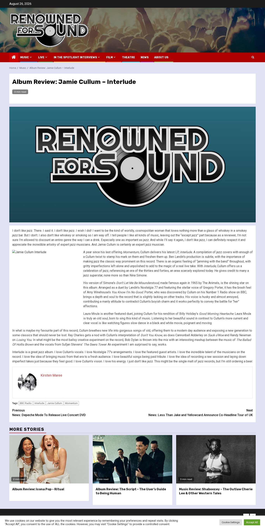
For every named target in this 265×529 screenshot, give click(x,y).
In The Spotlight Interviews (75, 57)
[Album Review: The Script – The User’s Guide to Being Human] (132, 459)
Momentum (71, 403)
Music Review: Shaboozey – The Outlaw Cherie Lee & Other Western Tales (216, 491)
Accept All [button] (252, 522)
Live (41, 57)
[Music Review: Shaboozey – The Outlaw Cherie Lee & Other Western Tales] (216, 459)
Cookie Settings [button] (231, 522)
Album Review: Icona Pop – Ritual (38, 489)
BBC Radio (26, 403)
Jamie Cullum (54, 403)
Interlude (39, 403)
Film (109, 57)
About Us (161, 57)
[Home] (14, 57)
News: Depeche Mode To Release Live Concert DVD (49, 413)
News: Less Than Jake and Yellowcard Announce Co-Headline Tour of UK (200, 413)
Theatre (128, 57)
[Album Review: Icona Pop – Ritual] (49, 459)
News (145, 57)
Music (24, 57)
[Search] (252, 57)
